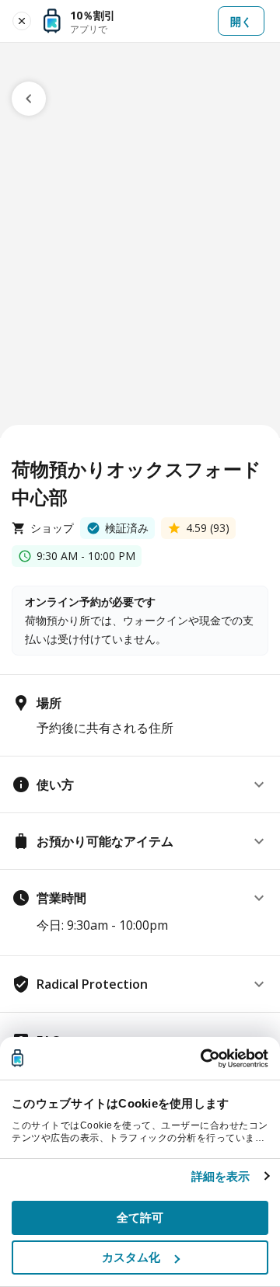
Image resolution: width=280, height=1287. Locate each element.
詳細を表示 (220, 1176)
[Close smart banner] (21, 21)
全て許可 (140, 1217)
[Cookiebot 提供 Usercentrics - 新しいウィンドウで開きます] (202, 1059)
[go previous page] (29, 99)
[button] (140, 784)
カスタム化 (131, 1257)
